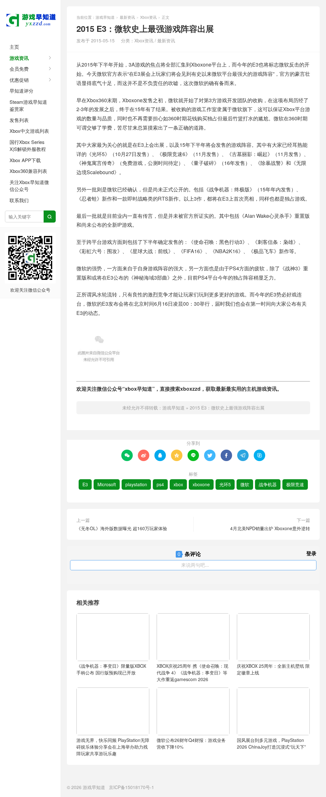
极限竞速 (295, 484)
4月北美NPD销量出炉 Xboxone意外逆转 (270, 528)
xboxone (201, 484)
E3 (85, 484)
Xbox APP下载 (25, 160)
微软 (244, 484)
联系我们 (19, 200)
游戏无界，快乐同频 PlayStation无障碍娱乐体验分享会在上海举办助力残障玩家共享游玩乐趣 (112, 747)
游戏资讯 (19, 57)
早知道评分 (21, 90)
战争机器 (268, 484)
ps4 (160, 484)
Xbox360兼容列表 (28, 170)
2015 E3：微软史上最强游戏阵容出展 (227, 407)
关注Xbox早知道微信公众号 (29, 186)
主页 (14, 46)
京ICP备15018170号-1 (131, 787)
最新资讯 (127, 17)
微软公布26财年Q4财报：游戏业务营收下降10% (191, 743)
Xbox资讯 (148, 17)
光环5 (225, 484)
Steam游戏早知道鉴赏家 (28, 105)
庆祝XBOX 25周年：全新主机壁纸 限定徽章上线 (273, 669)
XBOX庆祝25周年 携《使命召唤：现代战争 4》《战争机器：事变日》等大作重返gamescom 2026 (192, 672)
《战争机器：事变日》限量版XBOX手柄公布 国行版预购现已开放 (111, 669)
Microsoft (106, 484)
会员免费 (19, 68)
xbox (178, 484)
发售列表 (19, 120)
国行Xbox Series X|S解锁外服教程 (28, 146)
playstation (136, 484)
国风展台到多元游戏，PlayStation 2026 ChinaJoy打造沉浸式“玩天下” (271, 743)
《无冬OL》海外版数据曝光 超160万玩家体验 (121, 528)
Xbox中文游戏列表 (29, 130)
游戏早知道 (30, 19)
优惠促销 (19, 79)
